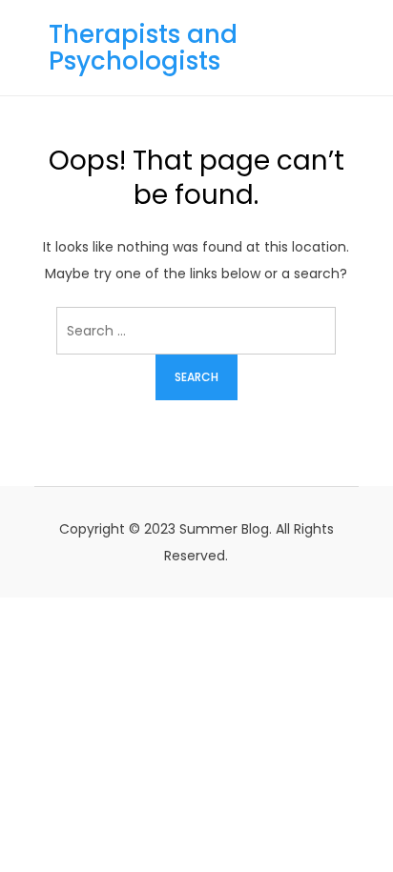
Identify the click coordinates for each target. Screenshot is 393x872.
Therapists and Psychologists (143, 47)
